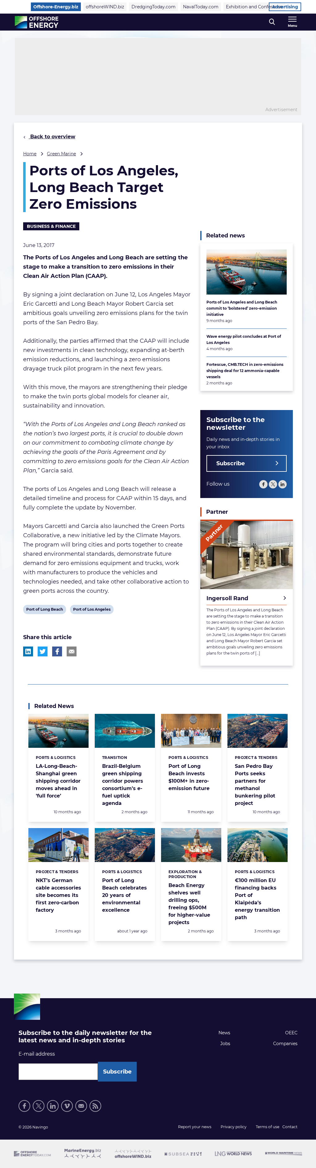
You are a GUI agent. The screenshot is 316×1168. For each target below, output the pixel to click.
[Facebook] (263, 484)
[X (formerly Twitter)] (38, 1106)
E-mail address (37, 1054)
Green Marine (61, 154)
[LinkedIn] (282, 484)
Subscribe (230, 463)
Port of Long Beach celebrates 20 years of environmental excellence (124, 895)
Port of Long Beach (44, 610)
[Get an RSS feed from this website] (95, 1106)
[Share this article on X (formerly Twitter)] (43, 651)
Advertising (285, 7)
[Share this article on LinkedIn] (28, 651)
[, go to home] (36, 22)
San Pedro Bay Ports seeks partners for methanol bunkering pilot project (255, 784)
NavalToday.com (200, 7)
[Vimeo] (67, 1106)
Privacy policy (234, 1126)
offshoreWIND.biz (105, 7)
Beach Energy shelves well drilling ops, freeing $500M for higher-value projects (189, 903)
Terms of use (267, 1126)
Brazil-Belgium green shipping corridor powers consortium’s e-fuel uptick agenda (122, 784)
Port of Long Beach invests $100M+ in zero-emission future (189, 777)
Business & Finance (51, 226)
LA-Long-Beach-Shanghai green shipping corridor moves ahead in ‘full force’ (58, 781)
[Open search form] (272, 22)
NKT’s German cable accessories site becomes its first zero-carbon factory (58, 895)
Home (29, 154)
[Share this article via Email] (72, 651)
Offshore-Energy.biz (55, 7)
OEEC (291, 1033)
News (224, 1033)
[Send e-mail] (81, 1106)
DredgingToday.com (153, 7)
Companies (285, 1043)
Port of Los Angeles (91, 610)
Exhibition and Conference (254, 7)
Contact (289, 1126)
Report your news (194, 1126)
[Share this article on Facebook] (57, 651)
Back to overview (52, 137)
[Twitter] (273, 484)
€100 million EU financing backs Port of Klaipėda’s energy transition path (257, 898)
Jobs (225, 1043)
